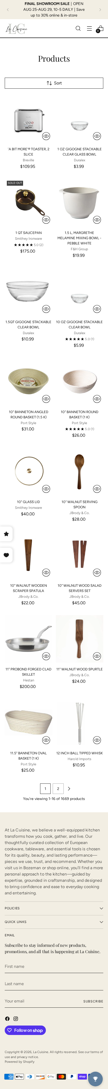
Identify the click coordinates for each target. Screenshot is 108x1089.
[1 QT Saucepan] (28, 202)
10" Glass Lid (28, 502)
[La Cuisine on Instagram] (16, 1019)
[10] (28, 381)
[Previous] (8, 9)
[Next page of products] (69, 788)
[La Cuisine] (16, 28)
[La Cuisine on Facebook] (8, 1019)
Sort (58, 83)
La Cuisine (40, 1052)
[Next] (100, 9)
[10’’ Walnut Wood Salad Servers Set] (80, 555)
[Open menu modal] (89, 28)
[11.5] (28, 722)
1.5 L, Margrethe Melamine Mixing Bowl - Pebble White (79, 238)
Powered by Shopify (20, 1062)
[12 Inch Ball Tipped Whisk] (80, 722)
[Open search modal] (78, 28)
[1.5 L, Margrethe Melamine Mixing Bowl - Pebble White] (80, 202)
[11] (28, 639)
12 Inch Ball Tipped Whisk (79, 753)
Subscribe (93, 1001)
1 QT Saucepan (28, 233)
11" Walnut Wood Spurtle (79, 669)
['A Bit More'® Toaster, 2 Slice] (28, 119)
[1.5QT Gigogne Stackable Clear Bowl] (28, 291)
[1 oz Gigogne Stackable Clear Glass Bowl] (80, 119)
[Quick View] (46, 136)
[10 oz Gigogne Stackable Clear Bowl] (80, 291)
